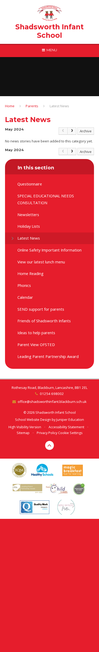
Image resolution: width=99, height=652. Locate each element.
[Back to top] (49, 445)
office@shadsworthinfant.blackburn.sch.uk (52, 401)
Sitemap (23, 433)
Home (10, 106)
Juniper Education (70, 419)
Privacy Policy (47, 433)
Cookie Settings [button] (70, 433)
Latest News (59, 106)
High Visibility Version (24, 427)
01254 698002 (52, 393)
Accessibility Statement (66, 427)
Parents (32, 106)
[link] (63, 131)
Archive (86, 131)
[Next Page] (72, 131)
